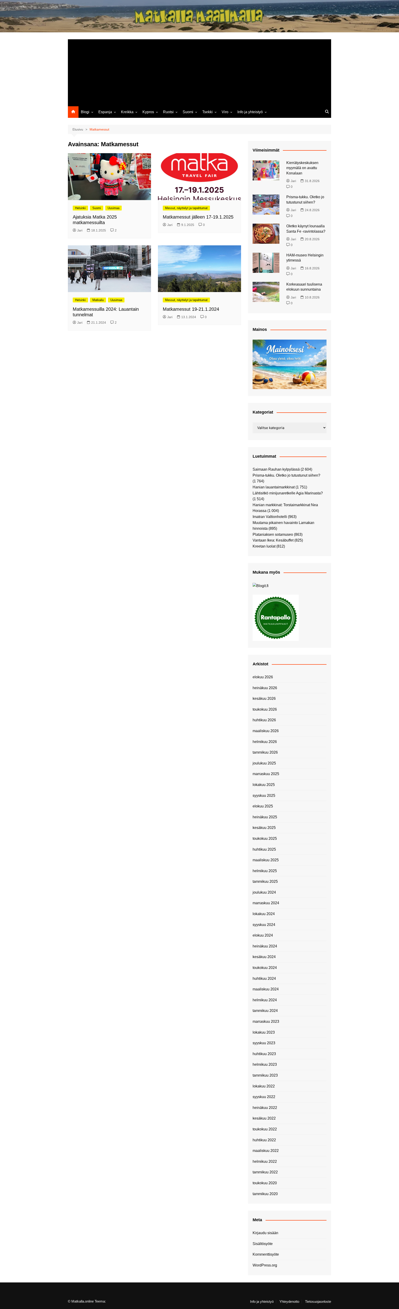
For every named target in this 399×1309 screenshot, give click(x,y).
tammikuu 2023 (265, 1075)
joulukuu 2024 (264, 892)
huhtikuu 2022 (264, 1140)
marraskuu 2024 (266, 903)
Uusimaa (113, 208)
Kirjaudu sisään (265, 1233)
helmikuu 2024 (265, 1000)
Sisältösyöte (263, 1244)
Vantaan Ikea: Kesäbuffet (273, 540)
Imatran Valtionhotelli (270, 517)
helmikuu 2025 (265, 871)
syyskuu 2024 (264, 925)
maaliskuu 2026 (266, 731)
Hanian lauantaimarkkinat (274, 487)
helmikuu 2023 (265, 1064)
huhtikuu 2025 (264, 849)
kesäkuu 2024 (264, 957)
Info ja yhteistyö (250, 112)
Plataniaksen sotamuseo (273, 534)
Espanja (105, 112)
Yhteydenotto (289, 1301)
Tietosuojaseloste (318, 1301)
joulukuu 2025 (264, 763)
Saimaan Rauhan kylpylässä (276, 469)
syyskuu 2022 (264, 1097)
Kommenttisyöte (266, 1254)
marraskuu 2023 (266, 1021)
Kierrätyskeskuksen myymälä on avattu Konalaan (302, 168)
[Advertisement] (199, 71)
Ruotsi (168, 112)
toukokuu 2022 (265, 1129)
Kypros (148, 112)
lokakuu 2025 (264, 785)
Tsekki (207, 112)
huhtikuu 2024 (264, 978)
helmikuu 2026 (265, 742)
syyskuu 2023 (264, 1043)
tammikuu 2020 (265, 1194)
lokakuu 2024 (264, 914)
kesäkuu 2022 (264, 1118)
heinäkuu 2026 (265, 688)
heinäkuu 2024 (265, 946)
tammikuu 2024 (265, 1011)
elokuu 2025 (263, 806)
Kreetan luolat (264, 546)
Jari (79, 230)
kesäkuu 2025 (264, 828)
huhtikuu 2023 (264, 1054)
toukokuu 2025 (265, 838)
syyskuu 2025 (264, 796)
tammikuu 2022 (265, 1172)
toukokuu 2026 (265, 709)
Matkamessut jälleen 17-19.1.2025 (198, 216)
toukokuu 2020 (265, 1183)
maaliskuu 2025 (266, 860)
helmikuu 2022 (265, 1161)
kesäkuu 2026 (264, 698)
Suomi (188, 112)
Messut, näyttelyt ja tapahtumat (186, 208)
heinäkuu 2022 (265, 1108)
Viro (225, 112)
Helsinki (80, 208)
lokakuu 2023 (264, 1032)
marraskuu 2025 (266, 774)
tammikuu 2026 (265, 752)
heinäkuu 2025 (265, 817)
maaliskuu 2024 (266, 989)
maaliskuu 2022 (266, 1151)
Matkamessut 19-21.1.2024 (191, 309)
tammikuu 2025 (265, 881)
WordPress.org (265, 1265)
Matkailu (98, 300)
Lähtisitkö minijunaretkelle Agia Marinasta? (288, 493)
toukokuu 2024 (265, 968)
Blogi (85, 112)
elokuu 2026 (263, 677)
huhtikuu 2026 (264, 720)
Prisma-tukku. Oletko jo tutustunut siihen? (286, 475)
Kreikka (127, 112)
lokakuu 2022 (264, 1086)
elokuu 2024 (263, 935)
